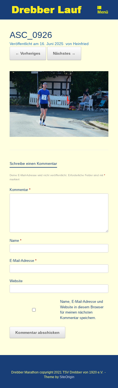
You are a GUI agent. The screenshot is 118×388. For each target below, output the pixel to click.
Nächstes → (64, 53)
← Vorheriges (27, 53)
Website (16, 281)
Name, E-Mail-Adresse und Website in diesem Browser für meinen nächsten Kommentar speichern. (81, 310)
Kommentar (20, 190)
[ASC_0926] (59, 135)
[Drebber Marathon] (46, 10)
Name (15, 241)
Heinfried (81, 43)
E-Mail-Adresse (23, 261)
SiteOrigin (67, 377)
